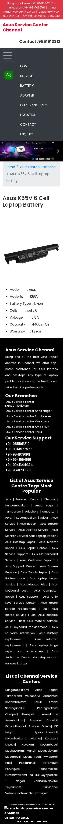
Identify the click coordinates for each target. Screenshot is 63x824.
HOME (33, 66)
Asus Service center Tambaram (28, 416)
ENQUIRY (26, 134)
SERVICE (26, 76)
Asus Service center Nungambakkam (19, 404)
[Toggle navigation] (7, 55)
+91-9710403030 (49, 16)
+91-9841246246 (42, 3)
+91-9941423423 (24, 12)
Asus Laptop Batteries (37, 167)
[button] (58, 151)
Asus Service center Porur (24, 432)
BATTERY (27, 85)
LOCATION (28, 115)
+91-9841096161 (34, 8)
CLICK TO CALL (16, 817)
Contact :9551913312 (39, 41)
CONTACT (28, 124)
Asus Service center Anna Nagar (29, 411)
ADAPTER (27, 95)
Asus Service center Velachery (27, 421)
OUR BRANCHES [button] (32, 105)
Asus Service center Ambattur (27, 427)
